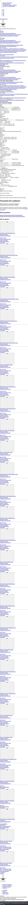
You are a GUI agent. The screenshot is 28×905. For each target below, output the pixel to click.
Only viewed (4, 181)
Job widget (5, 890)
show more (2, 127)
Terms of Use (5, 892)
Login (6, 19)
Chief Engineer (18, 215)
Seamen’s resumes (6, 4)
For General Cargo (13, 49)
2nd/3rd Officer (11, 215)
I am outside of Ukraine (6, 154)
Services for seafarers (7, 884)
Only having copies (5, 185)
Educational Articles (4, 62)
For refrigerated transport (10, 51)
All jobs (1, 31)
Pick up (1, 129)
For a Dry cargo (6, 49)
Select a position (14, 205)
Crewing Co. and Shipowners (9, 6)
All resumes (2, 38)
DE (3, 13)
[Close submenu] (0, 37)
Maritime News (11, 62)
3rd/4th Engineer (7, 216)
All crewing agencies (4, 54)
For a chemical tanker (11, 48)
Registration (2, 19)
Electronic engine (4, 147)
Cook (20, 216)
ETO (12, 216)
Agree (2, 904)
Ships (8, 60)
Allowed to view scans (6, 180)
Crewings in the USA (4, 56)
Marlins (9, 45)
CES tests (2, 45)
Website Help (5, 64)
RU (3, 9)
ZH (3, 15)
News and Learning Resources (15, 60)
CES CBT (6, 45)
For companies (8, 102)
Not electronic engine (5, 148)
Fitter (18, 216)
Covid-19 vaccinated (5, 155)
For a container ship (21, 49)
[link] (7, 28)
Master (1, 215)
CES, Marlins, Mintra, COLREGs (10, 5)
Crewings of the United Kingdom (16, 56)
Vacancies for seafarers (7, 2)
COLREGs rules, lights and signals (9, 46)
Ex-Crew (3, 178)
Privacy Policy (6, 893)
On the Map (11, 54)
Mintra (12, 45)
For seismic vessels (19, 51)
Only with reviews (5, 172)
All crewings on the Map (9, 58)
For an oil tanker (3, 48)
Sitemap (4, 891)
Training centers (3, 60)
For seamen (2, 102)
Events (16, 62)
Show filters (2, 130)
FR (3, 14)
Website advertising (7, 886)
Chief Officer (5, 215)
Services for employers (7, 885)
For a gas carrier (19, 48)
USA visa (3, 166)
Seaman (23, 216)
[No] (3, 904)
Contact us (23, 60)
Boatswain (15, 216)
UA (3, 12)
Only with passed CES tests (7, 170)
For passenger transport (12, 52)
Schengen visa (4, 168)
